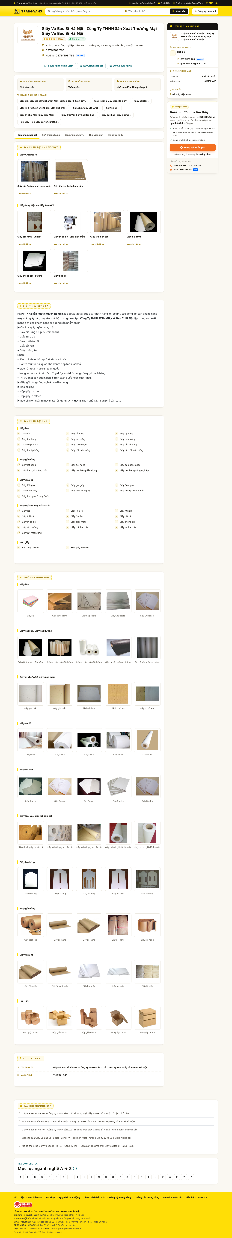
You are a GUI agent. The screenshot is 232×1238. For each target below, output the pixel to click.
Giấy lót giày (28, 485)
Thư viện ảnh (96, 134)
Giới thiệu (165, 3)
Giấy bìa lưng (29, 438)
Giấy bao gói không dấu (34, 470)
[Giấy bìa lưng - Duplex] (34, 222)
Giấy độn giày (127, 485)
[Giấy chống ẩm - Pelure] (34, 261)
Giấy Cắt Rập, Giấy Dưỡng (115, 115)
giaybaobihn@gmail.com (60, 65)
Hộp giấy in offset (80, 547)
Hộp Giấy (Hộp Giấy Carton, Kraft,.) (38, 121)
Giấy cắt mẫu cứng (80, 450)
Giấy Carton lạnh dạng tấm (68, 186)
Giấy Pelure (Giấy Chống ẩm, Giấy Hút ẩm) (42, 107)
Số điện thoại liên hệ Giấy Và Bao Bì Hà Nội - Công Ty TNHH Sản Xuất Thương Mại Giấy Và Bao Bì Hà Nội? (78, 1121)
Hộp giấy (25, 542)
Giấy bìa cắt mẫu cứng (131, 450)
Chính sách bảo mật (94, 1197)
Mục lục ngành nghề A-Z (143, 3)
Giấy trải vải (28, 516)
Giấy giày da (26, 479)
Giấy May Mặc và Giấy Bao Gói (37, 205)
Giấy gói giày (77, 485)
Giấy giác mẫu (78, 521)
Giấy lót (26, 510)
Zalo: (185, 169)
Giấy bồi (26, 433)
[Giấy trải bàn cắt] (107, 222)
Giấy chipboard (30, 444)
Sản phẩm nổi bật (27, 134)
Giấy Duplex (140, 101)
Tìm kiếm (180, 11)
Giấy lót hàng (29, 464)
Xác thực (50, 1197)
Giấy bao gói (60, 275)
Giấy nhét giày (29, 490)
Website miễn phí (172, 1197)
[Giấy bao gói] (71, 261)
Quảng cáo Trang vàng (147, 1197)
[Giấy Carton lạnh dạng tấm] (71, 171)
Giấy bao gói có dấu (130, 464)
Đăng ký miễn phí (207, 11)
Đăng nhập (205, 154)
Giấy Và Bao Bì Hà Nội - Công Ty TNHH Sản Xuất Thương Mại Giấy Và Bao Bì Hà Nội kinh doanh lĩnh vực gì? (79, 1129)
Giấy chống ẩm (127, 521)
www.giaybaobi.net (93, 65)
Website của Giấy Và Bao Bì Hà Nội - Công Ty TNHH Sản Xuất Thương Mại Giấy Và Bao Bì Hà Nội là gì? (76, 1137)
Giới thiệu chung (51, 134)
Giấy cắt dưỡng (30, 527)
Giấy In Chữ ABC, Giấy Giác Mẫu (37, 115)
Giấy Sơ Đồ (111, 107)
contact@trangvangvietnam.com (66, 1228)
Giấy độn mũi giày (80, 490)
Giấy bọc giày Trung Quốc (35, 496)
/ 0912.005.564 (187, 165)
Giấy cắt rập (126, 516)
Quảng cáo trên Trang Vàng (189, 3)
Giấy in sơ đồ (29, 521)
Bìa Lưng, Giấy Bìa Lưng (85, 107)
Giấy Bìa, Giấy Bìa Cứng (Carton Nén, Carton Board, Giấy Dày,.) (53, 101)
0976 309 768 (55, 50)
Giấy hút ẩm (126, 510)
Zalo (81, 55)
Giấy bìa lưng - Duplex (29, 236)
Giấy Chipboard (28, 154)
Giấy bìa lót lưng (128, 444)
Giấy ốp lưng (126, 433)
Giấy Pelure (77, 510)
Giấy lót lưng (77, 433)
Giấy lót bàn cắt (128, 527)
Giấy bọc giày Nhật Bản (132, 490)
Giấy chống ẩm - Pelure (29, 275)
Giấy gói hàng (27, 459)
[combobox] (86, 11)
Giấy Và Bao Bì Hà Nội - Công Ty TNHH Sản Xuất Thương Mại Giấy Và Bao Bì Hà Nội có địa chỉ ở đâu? (76, 1113)
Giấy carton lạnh (79, 444)
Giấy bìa (24, 428)
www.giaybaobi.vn (122, 65)
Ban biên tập (35, 1197)
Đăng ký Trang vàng (120, 1197)
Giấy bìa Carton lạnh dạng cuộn (34, 186)
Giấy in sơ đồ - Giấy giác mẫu (69, 236)
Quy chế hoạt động (69, 1197)
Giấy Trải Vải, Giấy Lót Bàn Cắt (77, 115)
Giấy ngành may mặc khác (35, 505)
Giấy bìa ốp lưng (30, 450)
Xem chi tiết (23, 193)
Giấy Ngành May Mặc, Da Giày (110, 101)
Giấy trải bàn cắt (99, 236)
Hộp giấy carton (30, 547)
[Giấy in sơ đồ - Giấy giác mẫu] (71, 222)
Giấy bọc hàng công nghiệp (134, 470)
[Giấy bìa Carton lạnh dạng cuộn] (34, 171)
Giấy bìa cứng (134, 236)
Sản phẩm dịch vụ (74, 134)
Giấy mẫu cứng (128, 438)
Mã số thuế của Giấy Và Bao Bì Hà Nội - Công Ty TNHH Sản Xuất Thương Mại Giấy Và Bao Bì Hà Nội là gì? (78, 1145)
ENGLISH (213, 3)
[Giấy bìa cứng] (144, 222)
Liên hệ (190, 1197)
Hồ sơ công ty (115, 134)
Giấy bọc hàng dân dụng (84, 470)
